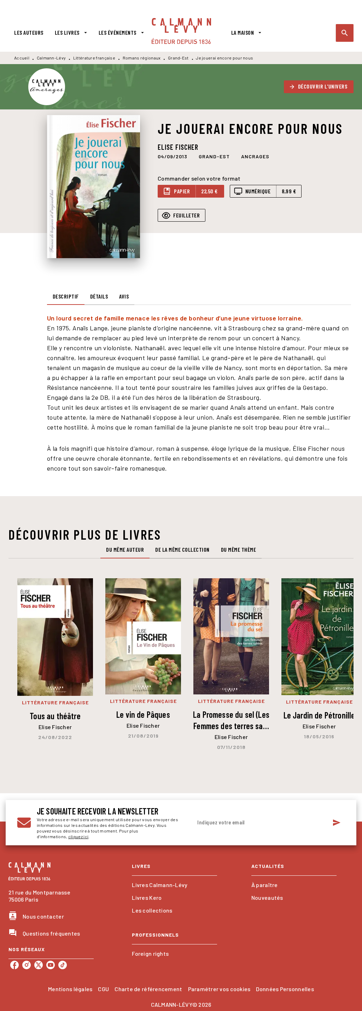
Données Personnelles (285, 989)
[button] (319, 86)
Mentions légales (70, 989)
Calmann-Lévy (51, 57)
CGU (103, 989)
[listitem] (14, 965)
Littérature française (94, 57)
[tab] (28, 32)
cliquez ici (78, 836)
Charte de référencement (148, 989)
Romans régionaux (142, 57)
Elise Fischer (178, 147)
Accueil (21, 57)
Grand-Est (178, 57)
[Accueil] (181, 31)
